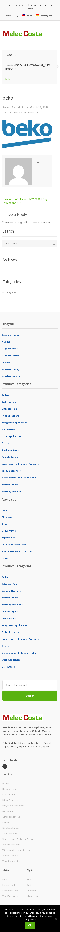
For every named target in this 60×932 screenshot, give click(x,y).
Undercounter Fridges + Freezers (20, 463)
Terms (8, 15)
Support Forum (10, 355)
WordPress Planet (12, 376)
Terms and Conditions (14, 544)
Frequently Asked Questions (18, 551)
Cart (29, 884)
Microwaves (8, 429)
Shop (5, 523)
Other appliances (11, 436)
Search (30, 695)
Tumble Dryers (10, 456)
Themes (6, 362)
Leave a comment (24, 112)
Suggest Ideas (10, 348)
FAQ (16, 15)
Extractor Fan (9, 408)
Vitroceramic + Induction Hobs (19, 477)
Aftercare (49, 5)
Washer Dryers (10, 484)
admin (20, 107)
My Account (32, 896)
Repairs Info (36, 5)
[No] (56, 918)
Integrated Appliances (14, 422)
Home (9, 5)
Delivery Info (21, 5)
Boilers (6, 394)
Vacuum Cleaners (11, 470)
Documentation (11, 334)
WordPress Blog (11, 369)
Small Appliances (11, 450)
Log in (5, 879)
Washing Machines (12, 491)
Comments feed (10, 890)
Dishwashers (9, 401)
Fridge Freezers (10, 415)
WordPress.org (10, 896)
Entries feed (8, 884)
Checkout (31, 890)
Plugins (6, 341)
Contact (30, 8)
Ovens (5, 443)
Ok (30, 925)
